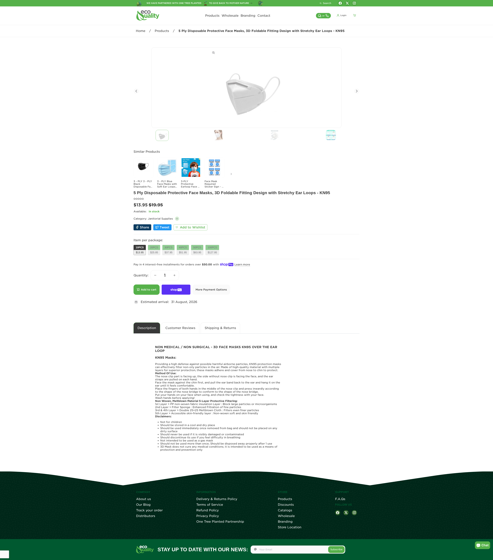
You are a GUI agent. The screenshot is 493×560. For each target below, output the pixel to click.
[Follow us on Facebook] (340, 3)
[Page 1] (162, 135)
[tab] (162, 135)
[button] (177, 219)
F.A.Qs (340, 499)
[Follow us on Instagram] (354, 3)
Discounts (286, 504)
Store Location (289, 527)
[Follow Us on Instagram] (354, 512)
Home (140, 31)
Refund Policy (207, 510)
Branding (248, 15)
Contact (263, 15)
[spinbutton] (165, 275)
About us (143, 499)
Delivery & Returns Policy (216, 499)
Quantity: (141, 275)
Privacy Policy (207, 516)
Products (212, 15)
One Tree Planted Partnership (220, 521)
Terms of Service (209, 504)
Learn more (242, 264)
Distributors (145, 516)
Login (343, 15)
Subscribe (336, 549)
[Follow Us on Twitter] (346, 512)
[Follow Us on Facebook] (337, 512)
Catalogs (285, 510)
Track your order (149, 510)
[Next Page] (231, 174)
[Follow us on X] (347, 3)
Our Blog (143, 504)
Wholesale (230, 15)
